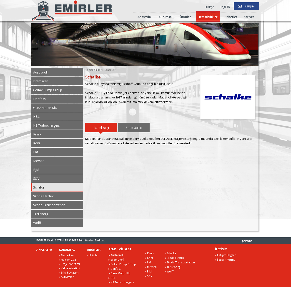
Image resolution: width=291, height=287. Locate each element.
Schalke (38, 187)
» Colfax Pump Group (122, 264)
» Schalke (170, 253)
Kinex (37, 134)
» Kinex (149, 253)
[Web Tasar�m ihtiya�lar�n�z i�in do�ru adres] (247, 241)
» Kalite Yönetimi (69, 268)
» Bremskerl (116, 260)
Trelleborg (40, 214)
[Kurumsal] (166, 21)
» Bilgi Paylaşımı (69, 273)
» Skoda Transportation (180, 262)
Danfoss (39, 99)
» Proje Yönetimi (69, 264)
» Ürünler (93, 255)
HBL (36, 116)
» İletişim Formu (225, 260)
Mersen (38, 161)
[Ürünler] (185, 21)
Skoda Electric (43, 196)
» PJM (148, 271)
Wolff (37, 223)
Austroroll (40, 72)
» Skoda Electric (174, 258)
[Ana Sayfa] (144, 21)
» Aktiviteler (66, 277)
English (225, 7)
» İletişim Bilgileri (225, 255)
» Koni (149, 258)
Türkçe (209, 7)
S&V (36, 178)
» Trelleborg (172, 267)
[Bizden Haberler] (231, 21)
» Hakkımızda (67, 260)
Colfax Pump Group (47, 90)
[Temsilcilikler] (208, 21)
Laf (35, 152)
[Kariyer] (249, 21)
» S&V (148, 276)
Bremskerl (40, 81)
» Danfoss (114, 269)
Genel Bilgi (101, 127)
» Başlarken (66, 255)
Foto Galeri (134, 127)
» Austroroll (115, 255)
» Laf (148, 262)
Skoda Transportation (49, 205)
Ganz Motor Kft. (45, 107)
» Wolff (169, 271)
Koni (36, 143)
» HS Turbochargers (121, 282)
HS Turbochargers (46, 125)
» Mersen (151, 267)
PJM (36, 169)
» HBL (112, 278)
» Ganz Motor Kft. (119, 273)
